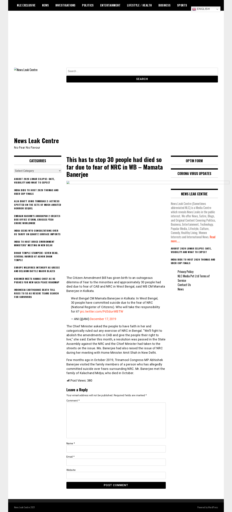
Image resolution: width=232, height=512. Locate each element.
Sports (182, 5)
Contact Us (184, 284)
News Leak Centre (36, 140)
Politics (88, 5)
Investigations (65, 5)
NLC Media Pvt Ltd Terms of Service (194, 278)
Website (71, 470)
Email (70, 456)
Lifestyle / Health (139, 5)
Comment (73, 400)
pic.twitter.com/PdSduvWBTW (101, 311)
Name (70, 443)
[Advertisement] (116, 42)
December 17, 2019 (103, 319)
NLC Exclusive (26, 5)
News (45, 5)
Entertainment (110, 5)
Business (164, 5)
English (203, 8)
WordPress (213, 507)
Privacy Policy (185, 271)
